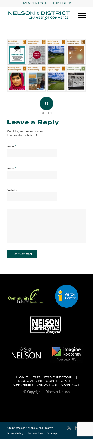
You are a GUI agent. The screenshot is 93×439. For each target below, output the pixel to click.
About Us (47, 384)
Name (11, 146)
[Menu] (80, 16)
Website (12, 190)
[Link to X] (69, 430)
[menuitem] (35, 3)
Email (11, 168)
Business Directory (53, 377)
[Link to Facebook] (75, 430)
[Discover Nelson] (38, 16)
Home (22, 377)
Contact (70, 384)
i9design (20, 428)
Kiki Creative (46, 428)
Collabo (30, 428)
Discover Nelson (36, 381)
